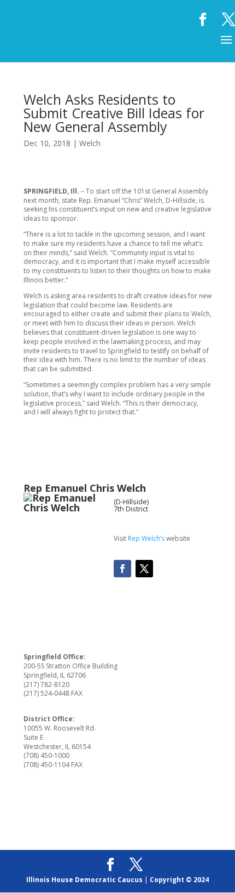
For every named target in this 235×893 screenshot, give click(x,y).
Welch (90, 143)
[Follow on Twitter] (144, 568)
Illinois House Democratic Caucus (84, 879)
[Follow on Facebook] (122, 568)
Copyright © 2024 (179, 879)
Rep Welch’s (146, 538)
